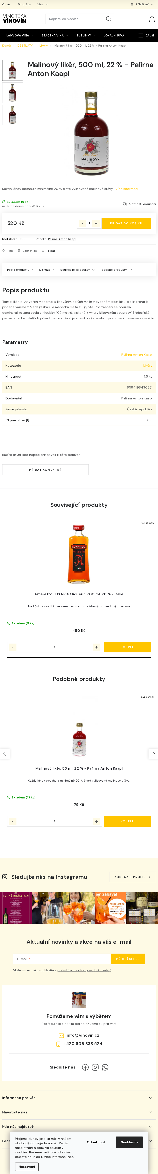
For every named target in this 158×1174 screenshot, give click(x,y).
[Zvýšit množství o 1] (96, 223)
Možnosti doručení (142, 204)
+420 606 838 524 (83, 1043)
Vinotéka (24, 4)
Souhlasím (129, 1142)
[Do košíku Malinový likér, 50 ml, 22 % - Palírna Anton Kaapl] (127, 821)
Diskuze (44, 270)
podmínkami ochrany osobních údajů (84, 970)
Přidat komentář (45, 470)
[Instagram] (95, 1067)
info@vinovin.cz (83, 1035)
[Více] (146, 35)
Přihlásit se (128, 959)
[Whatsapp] (105, 1067)
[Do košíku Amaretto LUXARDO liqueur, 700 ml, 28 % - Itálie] (127, 647)
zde (70, 1157)
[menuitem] (20, 35)
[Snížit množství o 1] (82, 223)
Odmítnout (96, 1142)
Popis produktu (18, 270)
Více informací (126, 189)
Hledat (108, 19)
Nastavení (27, 1167)
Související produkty (75, 270)
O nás (6, 4)
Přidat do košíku (126, 223)
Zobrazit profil (130, 877)
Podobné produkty (113, 270)
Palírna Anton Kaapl (62, 239)
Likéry (148, 365)
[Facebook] (85, 1067)
